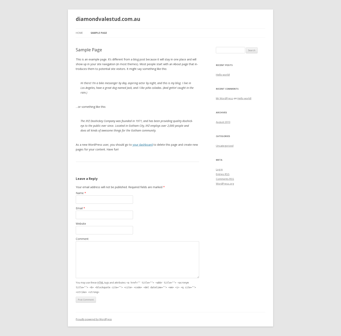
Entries (223, 174)
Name (81, 193)
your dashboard (143, 144)
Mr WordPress (224, 98)
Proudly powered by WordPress (94, 319)
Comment (82, 239)
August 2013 (223, 122)
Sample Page (99, 33)
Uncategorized (224, 145)
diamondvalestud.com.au (108, 19)
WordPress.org (225, 183)
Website (81, 223)
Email (80, 208)
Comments (225, 179)
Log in (219, 169)
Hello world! (223, 74)
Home (79, 33)
